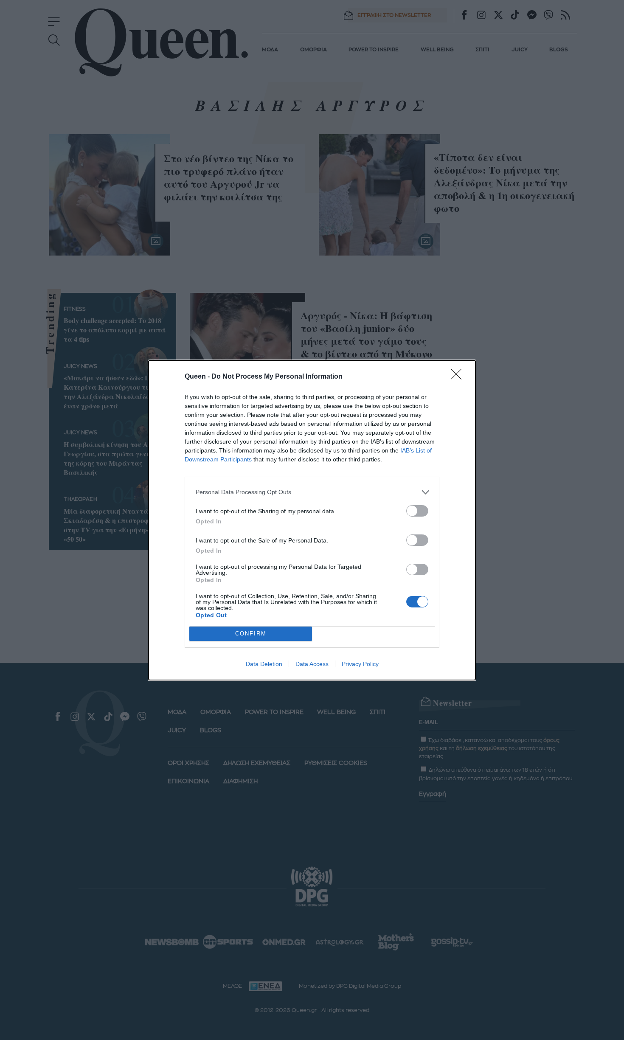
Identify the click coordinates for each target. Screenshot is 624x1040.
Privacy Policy (360, 664)
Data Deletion (264, 664)
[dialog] (312, 520)
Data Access (312, 664)
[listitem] (312, 492)
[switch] (417, 511)
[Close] (459, 377)
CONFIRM (251, 633)
